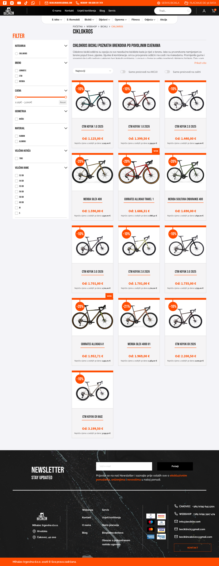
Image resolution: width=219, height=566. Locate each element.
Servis (111, 10)
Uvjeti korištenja (86, 10)
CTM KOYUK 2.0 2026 (139, 272)
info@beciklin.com (190, 521)
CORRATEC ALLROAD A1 (92, 344)
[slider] (16, 97)
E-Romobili (73, 19)
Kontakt (69, 10)
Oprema (119, 19)
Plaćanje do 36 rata (203, 2)
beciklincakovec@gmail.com (60, 2)
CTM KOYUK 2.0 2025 (185, 127)
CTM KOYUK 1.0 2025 (92, 127)
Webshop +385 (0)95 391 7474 (91, 2)
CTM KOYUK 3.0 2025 (185, 272)
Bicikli (88, 19)
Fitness (136, 19)
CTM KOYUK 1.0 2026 (139, 127)
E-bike (55, 19)
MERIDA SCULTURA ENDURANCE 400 (185, 199)
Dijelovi (103, 19)
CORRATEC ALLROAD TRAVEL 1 (139, 199)
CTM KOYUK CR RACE (92, 417)
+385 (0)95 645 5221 (203, 506)
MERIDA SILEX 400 (92, 199)
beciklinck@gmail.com (192, 529)
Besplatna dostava (112, 532)
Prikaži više (200, 63)
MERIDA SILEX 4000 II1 (139, 344)
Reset (63, 102)
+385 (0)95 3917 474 (203, 514)
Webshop (91, 26)
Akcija (163, 19)
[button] (21, 53)
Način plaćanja (110, 525)
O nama (56, 10)
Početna (78, 26)
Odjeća (149, 19)
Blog (102, 10)
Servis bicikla (170, 2)
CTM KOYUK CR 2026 (185, 344)
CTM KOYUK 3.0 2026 (92, 272)
